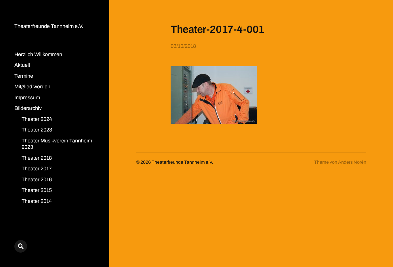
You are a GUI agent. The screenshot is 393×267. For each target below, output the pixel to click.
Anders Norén (352, 162)
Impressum (27, 97)
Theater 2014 (37, 201)
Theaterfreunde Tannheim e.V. (48, 26)
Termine (23, 76)
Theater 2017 (37, 168)
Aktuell (22, 65)
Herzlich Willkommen (38, 54)
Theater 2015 (37, 190)
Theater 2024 (37, 119)
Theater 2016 (37, 179)
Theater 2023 (37, 130)
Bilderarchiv (28, 108)
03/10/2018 (183, 46)
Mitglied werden (32, 86)
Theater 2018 (37, 158)
